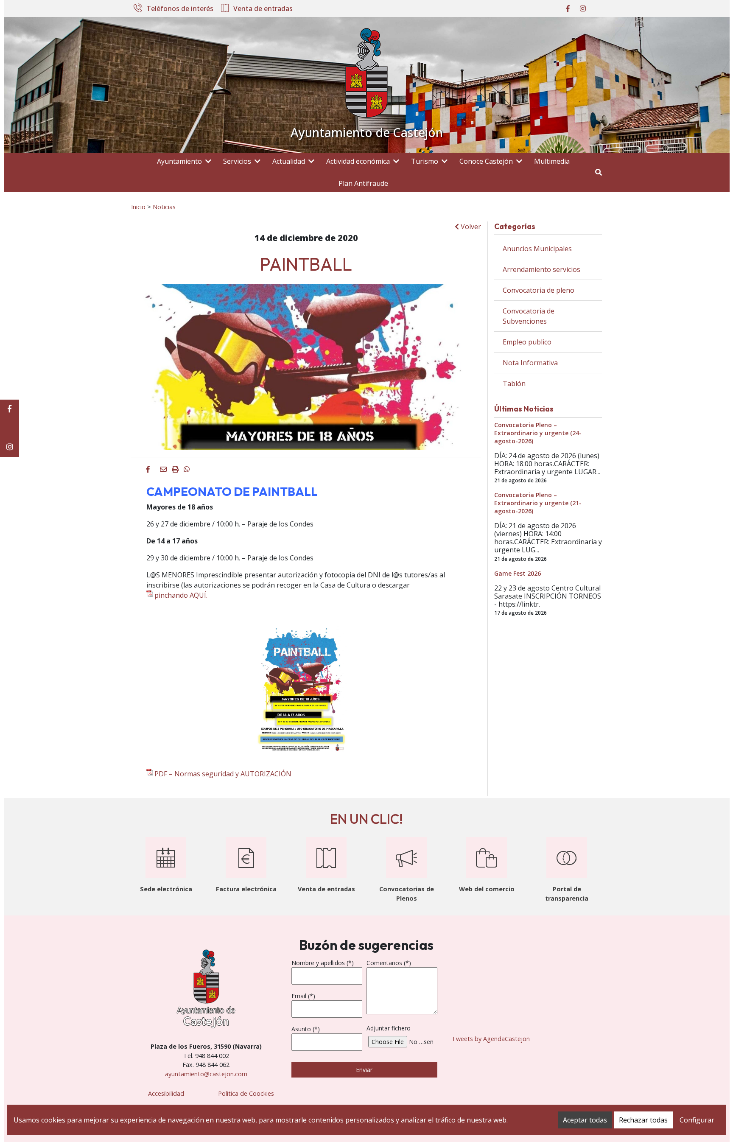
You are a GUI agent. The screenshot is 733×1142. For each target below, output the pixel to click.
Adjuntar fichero (388, 1028)
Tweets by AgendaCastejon (491, 1039)
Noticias (164, 206)
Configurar (697, 1120)
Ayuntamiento (179, 161)
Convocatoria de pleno (538, 290)
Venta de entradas (263, 9)
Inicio (138, 206)
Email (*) (303, 996)
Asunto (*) (305, 1029)
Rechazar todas (643, 1120)
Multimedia (552, 161)
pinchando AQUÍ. (180, 595)
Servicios (237, 161)
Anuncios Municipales (537, 248)
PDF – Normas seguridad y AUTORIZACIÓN (222, 773)
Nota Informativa (530, 362)
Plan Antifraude (363, 183)
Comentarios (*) (388, 963)
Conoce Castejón (486, 161)
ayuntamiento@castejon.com (206, 1074)
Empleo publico (527, 342)
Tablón (514, 383)
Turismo (424, 161)
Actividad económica (358, 161)
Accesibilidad (166, 1093)
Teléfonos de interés (179, 9)
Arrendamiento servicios (541, 269)
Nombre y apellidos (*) (322, 963)
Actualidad (288, 161)
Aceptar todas (585, 1120)
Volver (470, 226)
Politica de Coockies (246, 1093)
